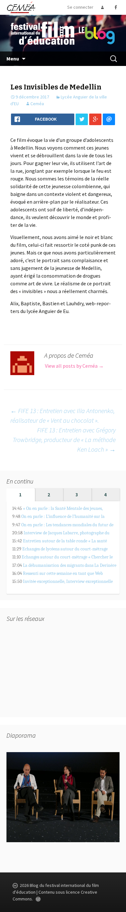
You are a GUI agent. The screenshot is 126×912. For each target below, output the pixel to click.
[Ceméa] (21, 7)
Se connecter (80, 7)
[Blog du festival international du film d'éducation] (63, 32)
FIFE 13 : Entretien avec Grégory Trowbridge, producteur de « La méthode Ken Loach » (64, 439)
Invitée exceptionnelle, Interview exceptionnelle (68, 581)
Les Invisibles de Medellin (55, 87)
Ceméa (37, 103)
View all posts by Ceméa (74, 366)
